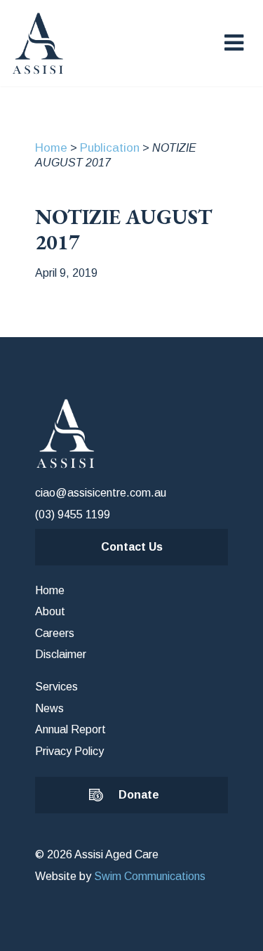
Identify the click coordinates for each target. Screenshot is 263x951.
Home (51, 148)
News (49, 708)
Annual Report (70, 729)
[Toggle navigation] (234, 43)
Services (56, 687)
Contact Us (132, 547)
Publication (110, 148)
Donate (139, 795)
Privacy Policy (69, 751)
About (50, 611)
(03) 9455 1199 (72, 514)
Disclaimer (60, 654)
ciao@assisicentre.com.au (100, 493)
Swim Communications (149, 876)
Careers (54, 633)
